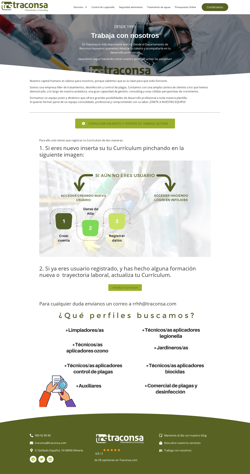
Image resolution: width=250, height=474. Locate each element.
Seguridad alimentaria (131, 7)
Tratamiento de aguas (159, 7)
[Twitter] (41, 459)
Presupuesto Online (185, 7)
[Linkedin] (50, 459)
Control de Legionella (102, 7)
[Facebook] (33, 459)
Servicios (78, 7)
